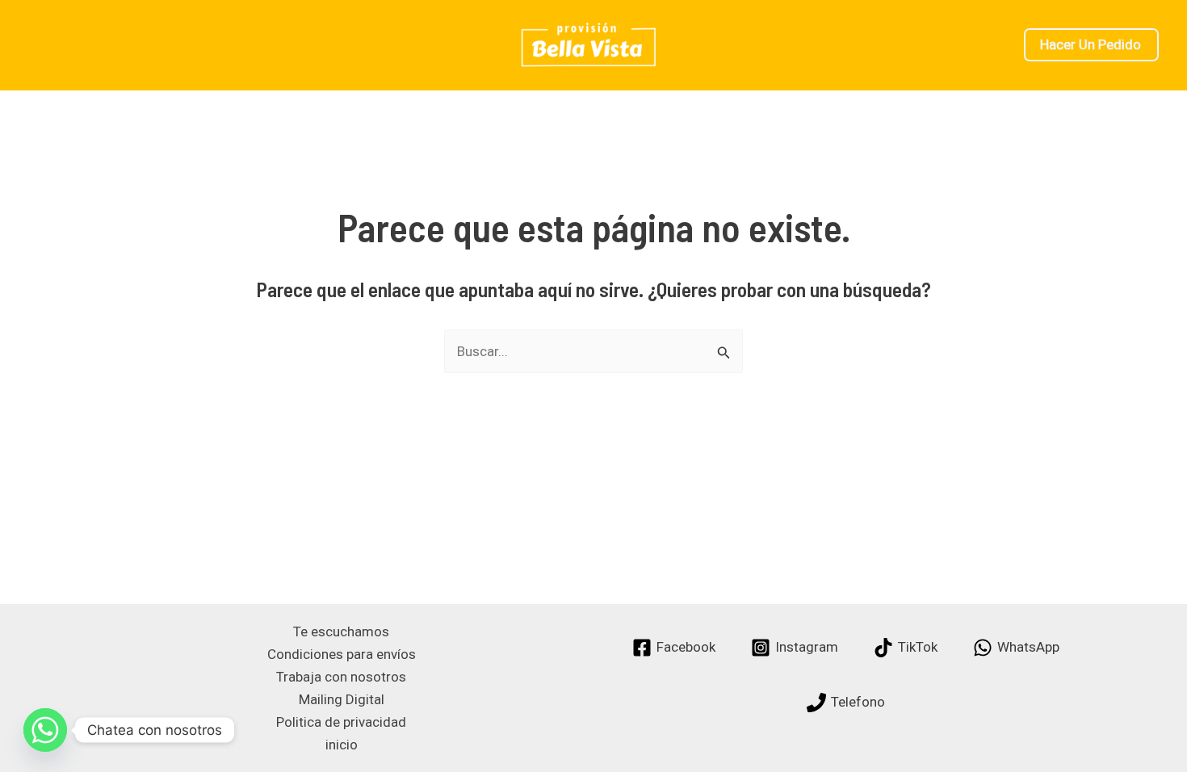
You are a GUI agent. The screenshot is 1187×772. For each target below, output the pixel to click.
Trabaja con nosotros (341, 677)
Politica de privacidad (341, 722)
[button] (1091, 44)
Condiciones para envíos (341, 654)
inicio (341, 744)
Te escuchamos (341, 631)
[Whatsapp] (45, 730)
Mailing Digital (341, 699)
